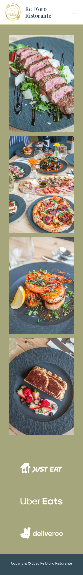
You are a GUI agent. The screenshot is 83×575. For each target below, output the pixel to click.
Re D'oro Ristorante (38, 12)
